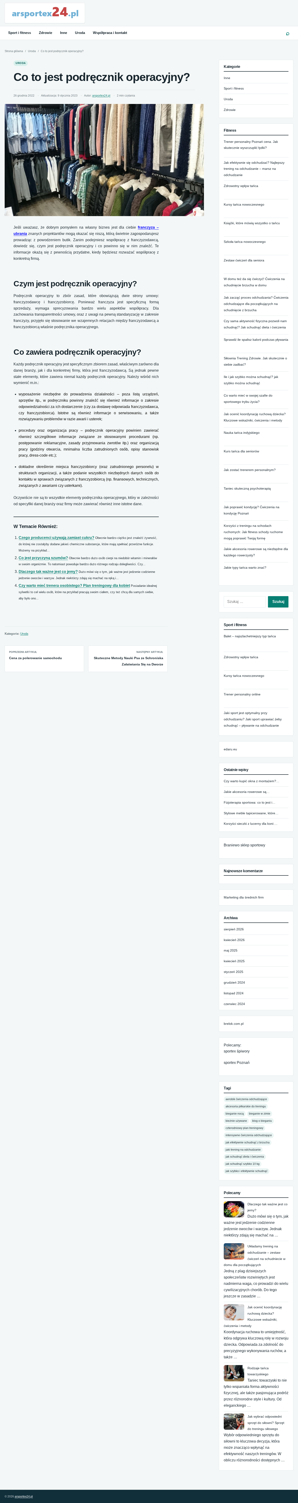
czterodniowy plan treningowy (244, 1127)
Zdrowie (45, 33)
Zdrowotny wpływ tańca (241, 186)
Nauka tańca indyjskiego (242, 432)
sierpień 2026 (234, 929)
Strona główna (14, 51)
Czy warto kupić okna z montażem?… (251, 781)
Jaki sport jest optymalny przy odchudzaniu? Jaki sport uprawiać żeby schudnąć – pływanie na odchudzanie (253, 719)
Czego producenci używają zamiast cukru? (56, 538)
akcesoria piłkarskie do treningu (246, 1106)
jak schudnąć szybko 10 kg (243, 1163)
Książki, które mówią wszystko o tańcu (252, 223)
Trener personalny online (242, 694)
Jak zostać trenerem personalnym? (250, 470)
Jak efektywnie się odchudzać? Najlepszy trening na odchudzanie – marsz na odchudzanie (254, 169)
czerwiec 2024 (234, 1004)
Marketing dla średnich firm (244, 897)
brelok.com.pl (234, 1023)
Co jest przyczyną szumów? (43, 558)
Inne (63, 33)
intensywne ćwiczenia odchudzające (249, 1135)
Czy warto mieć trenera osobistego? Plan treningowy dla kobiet (74, 586)
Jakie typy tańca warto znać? (245, 567)
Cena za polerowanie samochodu (35, 658)
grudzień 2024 (234, 982)
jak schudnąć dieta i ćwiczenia (245, 1156)
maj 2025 (230, 950)
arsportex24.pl (101, 95)
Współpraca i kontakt (110, 33)
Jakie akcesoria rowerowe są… (247, 792)
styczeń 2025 (233, 972)
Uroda (80, 33)
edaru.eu (230, 749)
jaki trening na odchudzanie (243, 1149)
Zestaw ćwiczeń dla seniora (244, 260)
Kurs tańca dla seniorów (241, 451)
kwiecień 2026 (234, 940)
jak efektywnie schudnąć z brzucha (248, 1142)
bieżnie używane (236, 1120)
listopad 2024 (234, 993)
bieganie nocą (235, 1113)
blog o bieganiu (262, 1120)
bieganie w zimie (259, 1113)
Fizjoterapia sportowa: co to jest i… (249, 802)
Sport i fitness (19, 33)
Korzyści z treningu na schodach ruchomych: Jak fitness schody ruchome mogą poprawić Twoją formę (253, 532)
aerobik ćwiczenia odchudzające (246, 1099)
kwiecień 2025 (234, 961)
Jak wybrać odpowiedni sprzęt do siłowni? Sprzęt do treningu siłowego (265, 1423)
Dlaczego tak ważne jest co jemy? (48, 572)
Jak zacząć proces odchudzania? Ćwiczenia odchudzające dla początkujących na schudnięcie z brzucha (256, 304)
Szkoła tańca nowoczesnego (245, 242)
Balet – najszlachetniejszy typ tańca (250, 636)
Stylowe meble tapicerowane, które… (251, 813)
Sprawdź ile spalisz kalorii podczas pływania (256, 339)
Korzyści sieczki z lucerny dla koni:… (251, 823)
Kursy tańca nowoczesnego (244, 204)
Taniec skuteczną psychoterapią (247, 488)
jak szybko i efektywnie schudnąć (247, 1170)
